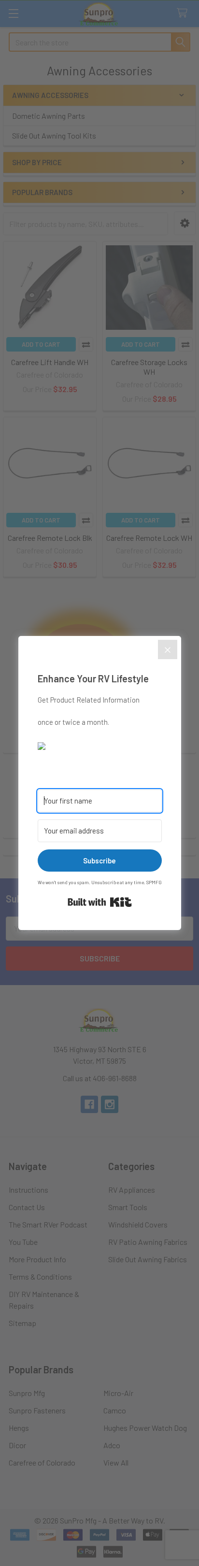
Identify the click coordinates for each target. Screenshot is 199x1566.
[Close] (167, 649)
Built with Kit (100, 902)
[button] (100, 745)
